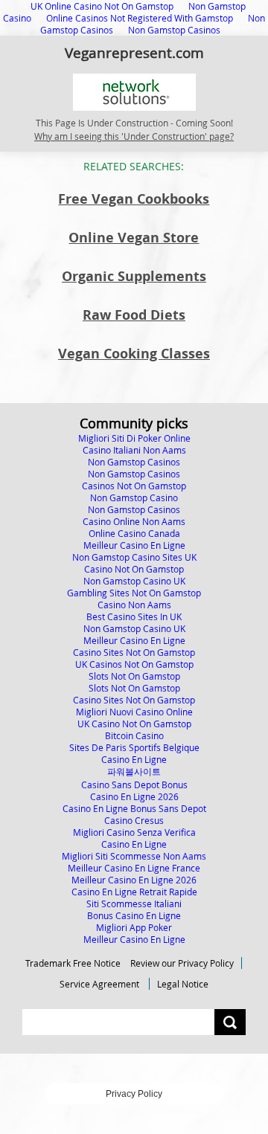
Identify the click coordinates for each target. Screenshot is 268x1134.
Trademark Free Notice (73, 963)
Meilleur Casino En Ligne (134, 545)
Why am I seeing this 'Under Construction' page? (134, 136)
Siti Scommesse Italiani (134, 903)
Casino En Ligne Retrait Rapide (134, 892)
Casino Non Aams (134, 605)
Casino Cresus (134, 820)
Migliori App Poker (134, 927)
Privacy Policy (134, 1094)
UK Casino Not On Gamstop (134, 723)
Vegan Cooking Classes (134, 353)
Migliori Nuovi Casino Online (134, 712)
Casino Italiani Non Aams (134, 450)
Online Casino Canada (134, 533)
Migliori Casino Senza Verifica (134, 832)
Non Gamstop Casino (134, 497)
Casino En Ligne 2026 (134, 796)
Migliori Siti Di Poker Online (134, 438)
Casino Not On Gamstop (134, 569)
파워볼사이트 (134, 771)
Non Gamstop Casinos (174, 30)
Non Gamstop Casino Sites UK (134, 557)
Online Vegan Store (133, 237)
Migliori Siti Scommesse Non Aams (134, 856)
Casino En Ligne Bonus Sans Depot (134, 808)
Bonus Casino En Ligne (134, 915)
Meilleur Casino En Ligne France (134, 868)
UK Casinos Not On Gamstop (134, 664)
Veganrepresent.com (134, 52)
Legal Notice (182, 984)
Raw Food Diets (134, 315)
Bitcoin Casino (134, 735)
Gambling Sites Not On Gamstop (134, 593)
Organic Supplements (134, 276)
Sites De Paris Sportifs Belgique (134, 747)
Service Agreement (99, 984)
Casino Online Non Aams (134, 521)
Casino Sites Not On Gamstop (134, 652)
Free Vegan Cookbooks (133, 199)
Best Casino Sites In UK (134, 616)
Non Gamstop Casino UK (134, 581)
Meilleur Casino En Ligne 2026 (134, 880)
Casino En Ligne (134, 759)
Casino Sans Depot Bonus (134, 784)
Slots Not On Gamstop (134, 676)
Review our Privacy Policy (182, 963)
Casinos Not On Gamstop (134, 486)
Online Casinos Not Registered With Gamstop (139, 18)
